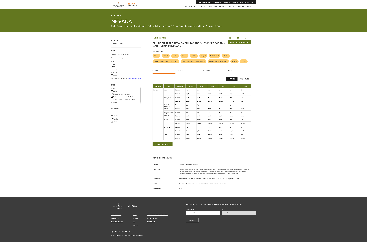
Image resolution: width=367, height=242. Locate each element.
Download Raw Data (162, 144)
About (231, 7)
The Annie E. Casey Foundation (209, 2)
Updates (240, 7)
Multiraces (213, 56)
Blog (252, 2)
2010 (174, 56)
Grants (247, 2)
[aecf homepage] (118, 5)
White (225, 56)
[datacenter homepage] (132, 4)
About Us (227, 2)
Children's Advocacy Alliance (188, 165)
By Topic (202, 7)
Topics (241, 2)
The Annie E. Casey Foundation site (157, 215)
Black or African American (217, 61)
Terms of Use (151, 222)
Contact (135, 225)
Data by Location (116, 215)
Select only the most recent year (120, 54)
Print (233, 38)
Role (223, 209)
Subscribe (192, 220)
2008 (183, 56)
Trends (208, 70)
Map (182, 70)
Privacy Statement (152, 218)
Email (241, 38)
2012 (164, 56)
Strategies (235, 2)
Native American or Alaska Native (192, 61)
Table (157, 70)
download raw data (135, 78)
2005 (202, 56)
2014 (155, 56)
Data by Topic (115, 218)
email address (190, 209)
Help (249, 7)
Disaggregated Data (217, 7)
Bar (232, 70)
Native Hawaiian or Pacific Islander (165, 61)
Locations (115, 16)
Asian (233, 61)
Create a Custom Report (239, 42)
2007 (193, 56)
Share (249, 38)
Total (243, 61)
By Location (190, 7)
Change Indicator (159, 38)
